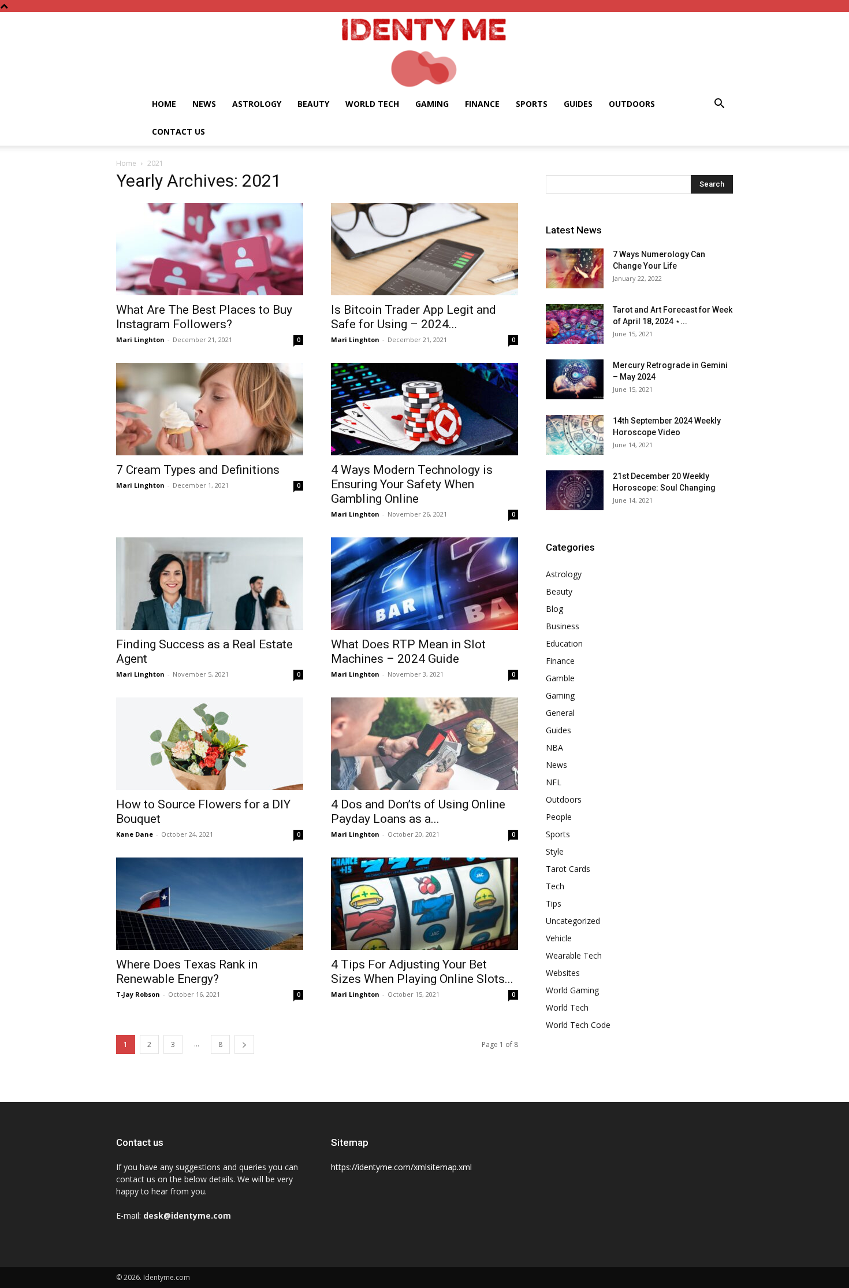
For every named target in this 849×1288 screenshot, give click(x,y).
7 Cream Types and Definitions (198, 470)
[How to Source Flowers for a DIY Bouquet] (209, 743)
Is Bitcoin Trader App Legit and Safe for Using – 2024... (413, 317)
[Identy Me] (424, 51)
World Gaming (572, 990)
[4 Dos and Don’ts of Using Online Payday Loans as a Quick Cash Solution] (424, 743)
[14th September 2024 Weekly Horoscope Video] (575, 435)
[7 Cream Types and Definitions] (209, 409)
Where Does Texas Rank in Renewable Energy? (187, 971)
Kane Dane (134, 834)
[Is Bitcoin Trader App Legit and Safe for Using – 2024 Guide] (424, 249)
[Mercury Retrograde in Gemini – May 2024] (575, 379)
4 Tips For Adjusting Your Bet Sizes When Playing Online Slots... (422, 971)
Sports (532, 103)
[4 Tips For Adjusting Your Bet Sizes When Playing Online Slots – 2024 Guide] (424, 904)
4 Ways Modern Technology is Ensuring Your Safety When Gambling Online (412, 484)
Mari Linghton (140, 339)
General (560, 712)
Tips (553, 903)
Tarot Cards (568, 868)
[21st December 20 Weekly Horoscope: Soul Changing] (575, 490)
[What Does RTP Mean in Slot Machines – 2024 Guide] (424, 583)
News (204, 103)
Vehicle (559, 938)
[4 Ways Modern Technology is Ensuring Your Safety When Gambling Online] (424, 409)
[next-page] (244, 1044)
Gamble (560, 678)
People (559, 816)
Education (564, 643)
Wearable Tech (574, 955)
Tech (555, 886)
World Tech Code (578, 1024)
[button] (719, 104)
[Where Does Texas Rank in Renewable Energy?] (209, 904)
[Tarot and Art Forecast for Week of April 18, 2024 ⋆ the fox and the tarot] (575, 324)
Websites (563, 972)
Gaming (432, 103)
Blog (554, 608)
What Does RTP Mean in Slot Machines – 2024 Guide (408, 651)
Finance (482, 103)
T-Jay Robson (138, 994)
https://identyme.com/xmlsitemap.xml (401, 1166)
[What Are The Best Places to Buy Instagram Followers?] (209, 249)
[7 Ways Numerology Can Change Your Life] (575, 268)
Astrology (256, 103)
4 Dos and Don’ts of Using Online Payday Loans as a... (418, 811)
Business (562, 626)
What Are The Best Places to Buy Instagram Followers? (204, 317)
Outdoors (632, 103)
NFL (553, 782)
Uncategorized (573, 920)
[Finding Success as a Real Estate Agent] (209, 583)
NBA (554, 747)
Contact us (178, 131)
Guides (578, 103)
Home (164, 103)
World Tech (372, 103)
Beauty (313, 103)
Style (555, 851)
